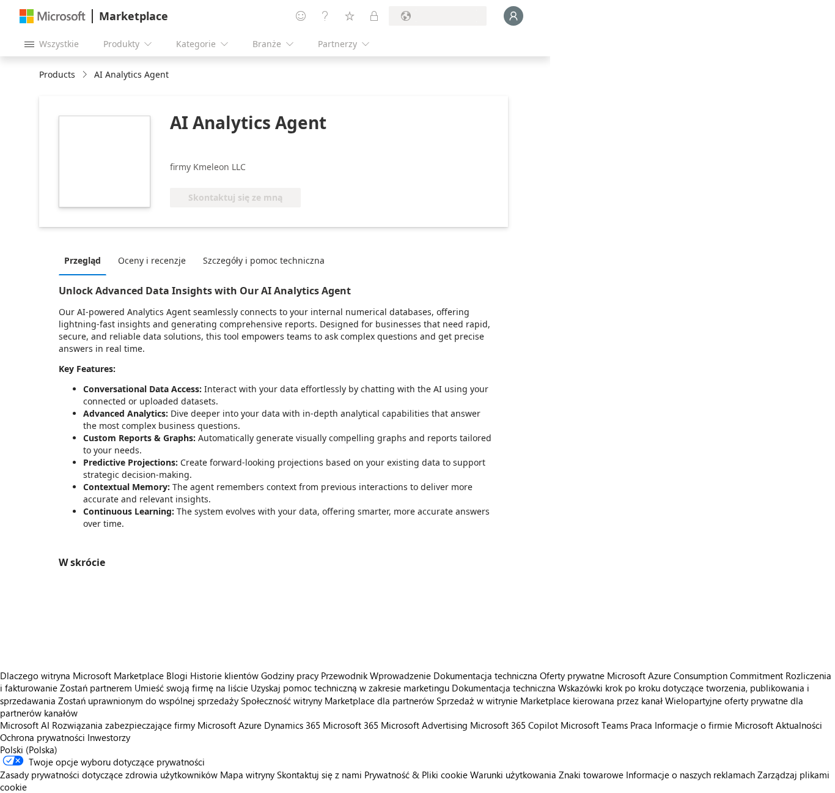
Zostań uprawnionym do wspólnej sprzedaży (148, 700)
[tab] (85, 260)
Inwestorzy (108, 737)
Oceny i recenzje (152, 260)
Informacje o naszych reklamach (690, 775)
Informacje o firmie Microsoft (714, 725)
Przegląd (82, 260)
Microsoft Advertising (424, 725)
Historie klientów (224, 675)
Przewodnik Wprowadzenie (376, 675)
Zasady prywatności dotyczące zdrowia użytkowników (109, 775)
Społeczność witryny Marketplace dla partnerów (337, 700)
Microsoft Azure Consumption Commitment (696, 675)
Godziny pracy (289, 675)
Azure (250, 725)
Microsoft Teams (594, 725)
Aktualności (799, 725)
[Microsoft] (53, 16)
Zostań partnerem (96, 688)
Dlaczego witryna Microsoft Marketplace (82, 675)
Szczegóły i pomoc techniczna (264, 260)
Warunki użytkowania (513, 775)
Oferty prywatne (572, 675)
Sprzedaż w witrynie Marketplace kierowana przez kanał (549, 700)
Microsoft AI (25, 725)
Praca (641, 725)
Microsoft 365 (350, 725)
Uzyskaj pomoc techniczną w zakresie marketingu (350, 688)
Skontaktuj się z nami (319, 775)
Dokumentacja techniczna (485, 675)
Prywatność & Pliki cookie (416, 775)
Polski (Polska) (28, 749)
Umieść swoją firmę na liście (191, 688)
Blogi (177, 675)
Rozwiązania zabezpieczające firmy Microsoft (144, 725)
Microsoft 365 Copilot (514, 725)
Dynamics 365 (292, 725)
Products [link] (57, 74)
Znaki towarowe (591, 775)
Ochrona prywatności (42, 737)
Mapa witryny (247, 775)
